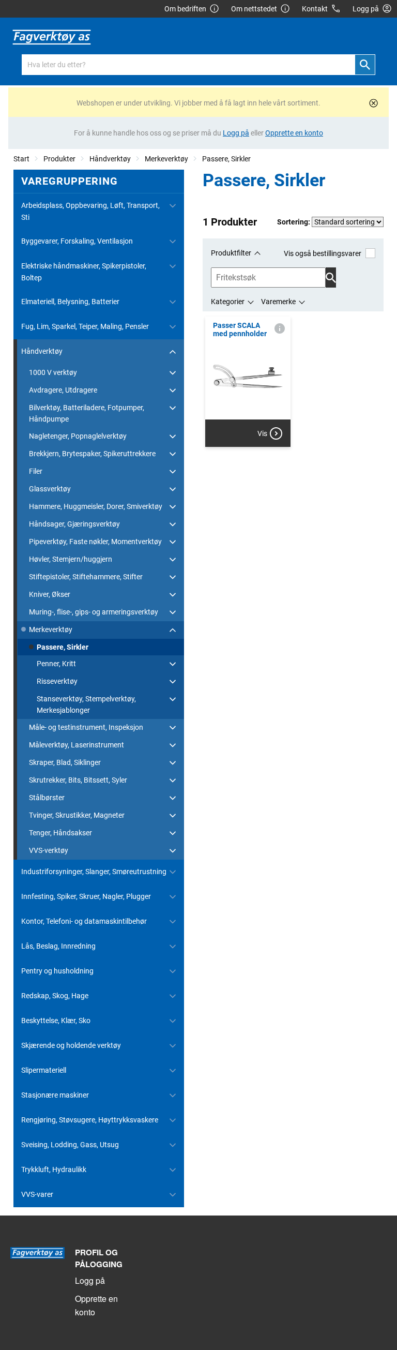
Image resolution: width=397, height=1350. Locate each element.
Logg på (90, 1280)
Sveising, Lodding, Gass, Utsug (70, 1145)
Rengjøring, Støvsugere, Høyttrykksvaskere (89, 1120)
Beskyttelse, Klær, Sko (55, 1020)
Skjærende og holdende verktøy (71, 1045)
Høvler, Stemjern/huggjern (70, 559)
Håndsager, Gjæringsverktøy (74, 524)
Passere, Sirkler (226, 159)
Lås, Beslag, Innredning (58, 946)
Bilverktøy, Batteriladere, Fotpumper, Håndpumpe (86, 413)
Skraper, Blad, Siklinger (65, 762)
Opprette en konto (96, 1305)
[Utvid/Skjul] (172, 206)
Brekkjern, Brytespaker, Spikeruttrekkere (92, 453)
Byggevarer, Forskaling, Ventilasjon (77, 241)
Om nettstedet (254, 9)
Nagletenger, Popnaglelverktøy (78, 436)
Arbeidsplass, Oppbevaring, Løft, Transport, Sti (90, 211)
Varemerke (278, 301)
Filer (35, 471)
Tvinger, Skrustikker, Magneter (77, 815)
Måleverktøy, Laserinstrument (76, 745)
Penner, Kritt (56, 663)
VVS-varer (37, 1194)
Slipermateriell (43, 1070)
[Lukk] (373, 103)
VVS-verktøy (48, 850)
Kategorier (228, 301)
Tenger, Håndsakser (60, 833)
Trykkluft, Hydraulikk (53, 1169)
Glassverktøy (50, 489)
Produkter (59, 159)
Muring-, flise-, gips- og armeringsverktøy (93, 612)
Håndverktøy (110, 159)
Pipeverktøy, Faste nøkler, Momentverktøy (95, 541)
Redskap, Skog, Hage (54, 996)
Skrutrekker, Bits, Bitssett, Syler (78, 780)
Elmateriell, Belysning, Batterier (70, 301)
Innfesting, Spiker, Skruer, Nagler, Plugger (86, 896)
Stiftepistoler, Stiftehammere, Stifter (86, 577)
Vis (262, 433)
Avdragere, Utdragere (63, 390)
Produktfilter (231, 253)
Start (21, 159)
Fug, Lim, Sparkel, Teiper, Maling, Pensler (85, 326)
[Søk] (365, 64)
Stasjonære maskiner (55, 1095)
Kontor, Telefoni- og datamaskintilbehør (84, 921)
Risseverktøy (57, 681)
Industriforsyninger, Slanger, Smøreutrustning (93, 871)
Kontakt (315, 9)
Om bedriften (185, 9)
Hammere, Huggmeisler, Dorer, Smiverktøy (95, 506)
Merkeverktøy (166, 159)
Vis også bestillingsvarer (322, 253)
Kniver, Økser (49, 594)
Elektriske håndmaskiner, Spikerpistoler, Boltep (83, 271)
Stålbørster (47, 797)
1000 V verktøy (53, 372)
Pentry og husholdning (57, 971)
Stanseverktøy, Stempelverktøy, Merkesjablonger (86, 704)
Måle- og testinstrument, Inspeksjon (86, 727)
